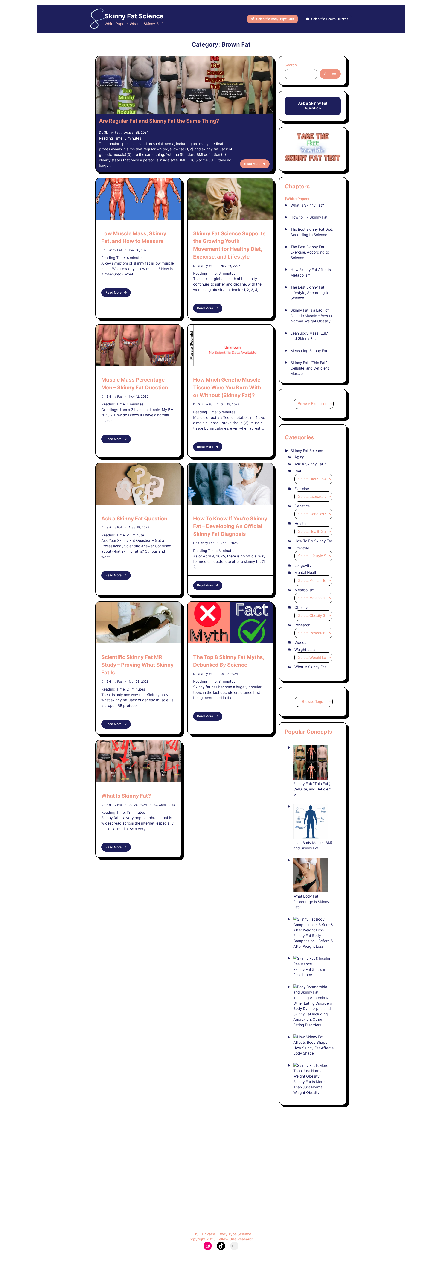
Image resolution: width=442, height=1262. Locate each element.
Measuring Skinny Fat (309, 351)
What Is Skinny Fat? (126, 796)
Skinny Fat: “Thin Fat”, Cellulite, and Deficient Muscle (310, 368)
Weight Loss (304, 649)
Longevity (302, 565)
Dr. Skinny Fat (109, 132)
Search (291, 65)
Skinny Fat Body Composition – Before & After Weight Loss (313, 941)
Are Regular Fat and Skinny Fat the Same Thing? (159, 121)
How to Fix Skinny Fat (309, 217)
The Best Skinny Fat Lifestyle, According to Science (310, 292)
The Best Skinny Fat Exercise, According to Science (310, 252)
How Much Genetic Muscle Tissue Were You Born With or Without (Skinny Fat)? (227, 387)
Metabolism (304, 590)
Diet (297, 471)
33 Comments (164, 805)
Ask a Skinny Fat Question (134, 518)
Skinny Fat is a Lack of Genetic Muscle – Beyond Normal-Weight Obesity (312, 315)
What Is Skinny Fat (310, 667)
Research (302, 625)
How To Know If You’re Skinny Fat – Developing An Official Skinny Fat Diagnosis (230, 526)
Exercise (301, 489)
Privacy (208, 1234)
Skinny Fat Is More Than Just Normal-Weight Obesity (309, 1087)
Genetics (302, 506)
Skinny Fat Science (134, 16)
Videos (300, 642)
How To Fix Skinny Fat (313, 541)
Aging (299, 457)
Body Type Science (235, 1234)
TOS (194, 1234)
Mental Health (306, 572)
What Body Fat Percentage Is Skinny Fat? (311, 901)
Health (300, 523)
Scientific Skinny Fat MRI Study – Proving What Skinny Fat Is (137, 665)
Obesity (301, 607)
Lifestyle (301, 548)
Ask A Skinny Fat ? (310, 464)
